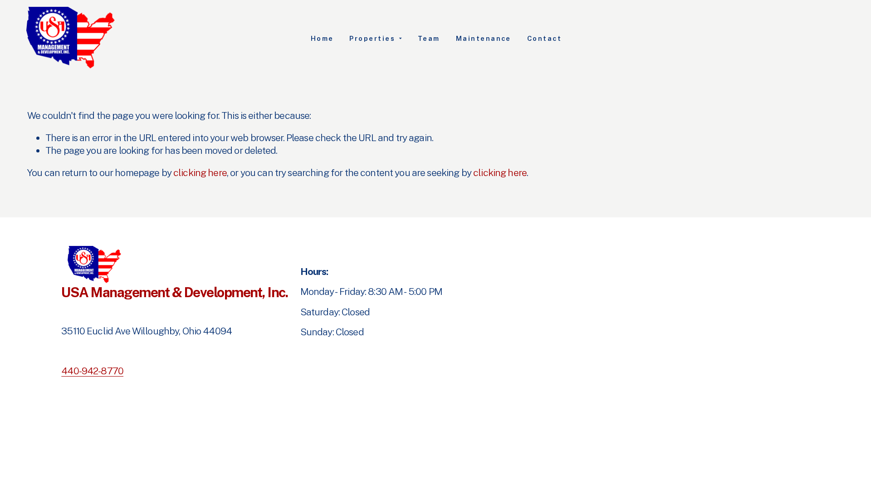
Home (322, 38)
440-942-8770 (92, 371)
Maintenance (483, 38)
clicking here (200, 172)
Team (429, 38)
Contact (544, 38)
